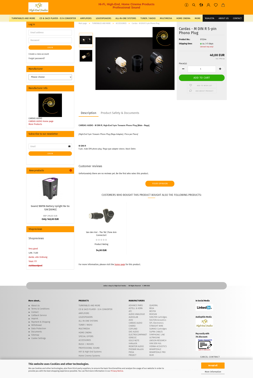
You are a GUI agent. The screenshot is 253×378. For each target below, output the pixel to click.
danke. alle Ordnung (38, 257)
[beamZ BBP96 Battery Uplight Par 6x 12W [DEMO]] (50, 188)
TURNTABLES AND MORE (23, 18)
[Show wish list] (215, 5)
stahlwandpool (35, 265)
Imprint (34, 318)
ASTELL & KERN (135, 308)
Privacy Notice (117, 371)
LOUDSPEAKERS (103, 18)
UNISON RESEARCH (157, 340)
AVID (131, 320)
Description (88, 113)
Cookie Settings (38, 338)
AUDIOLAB (133, 317)
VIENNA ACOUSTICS (158, 346)
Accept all (212, 365)
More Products (35, 124)
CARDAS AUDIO (135, 323)
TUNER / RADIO (147, 18)
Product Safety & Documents (120, 113)
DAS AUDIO (134, 331)
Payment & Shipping (40, 322)
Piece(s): (183, 63)
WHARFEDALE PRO (157, 352)
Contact (35, 312)
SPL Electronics (156, 323)
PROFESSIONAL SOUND (89, 348)
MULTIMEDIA (166, 18)
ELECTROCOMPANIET (138, 334)
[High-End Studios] (39, 7)
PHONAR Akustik (136, 349)
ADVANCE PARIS (136, 305)
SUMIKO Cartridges (158, 329)
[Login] (208, 5)
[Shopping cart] (223, 5)
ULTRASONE (154, 337)
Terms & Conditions (40, 309)
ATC (130, 311)
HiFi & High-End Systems (90, 352)
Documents (36, 331)
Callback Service (39, 315)
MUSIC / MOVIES (86, 344)
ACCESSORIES (85, 340)
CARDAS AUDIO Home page (41, 121)
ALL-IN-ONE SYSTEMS (126, 18)
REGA (151, 308)
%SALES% (209, 18)
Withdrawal (36, 325)
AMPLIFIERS (86, 18)
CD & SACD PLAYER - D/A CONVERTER (58, 18)
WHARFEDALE (155, 349)
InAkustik (133, 343)
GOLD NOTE (134, 340)
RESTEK (152, 311)
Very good (33, 248)
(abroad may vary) (206, 47)
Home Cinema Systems (89, 355)
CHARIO (132, 326)
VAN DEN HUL (155, 343)
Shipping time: (185, 43)
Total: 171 (33, 261)
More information (213, 372)
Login (50, 48)
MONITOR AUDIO (136, 346)
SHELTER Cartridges (158, 317)
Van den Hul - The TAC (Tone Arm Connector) (101, 233)
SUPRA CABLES (156, 331)
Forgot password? (37, 58)
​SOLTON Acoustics (157, 320)
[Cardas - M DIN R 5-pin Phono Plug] (135, 63)
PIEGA (131, 352)
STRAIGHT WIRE (156, 326)
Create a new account (39, 54)
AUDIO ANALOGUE (137, 314)
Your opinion (160, 183)
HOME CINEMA (183, 18)
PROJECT (132, 355)
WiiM (151, 355)
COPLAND (133, 329)
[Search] (194, 5)
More (197, 18)
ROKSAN (153, 314)
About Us (224, 18)
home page (120, 264)
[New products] (71, 170)
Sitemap (35, 335)
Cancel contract (210, 357)
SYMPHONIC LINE (157, 334)
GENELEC (133, 337)
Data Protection (38, 328)
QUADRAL (153, 305)
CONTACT (237, 18)
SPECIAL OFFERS (86, 336)
